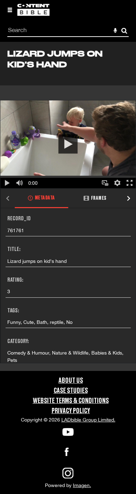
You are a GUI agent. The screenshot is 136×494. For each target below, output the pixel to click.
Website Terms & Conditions (71, 400)
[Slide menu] (10, 10)
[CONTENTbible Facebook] (66, 453)
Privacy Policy (71, 411)
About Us (71, 380)
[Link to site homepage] (33, 14)
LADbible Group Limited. (88, 420)
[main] (68, 206)
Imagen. (82, 485)
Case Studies (71, 390)
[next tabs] (129, 198)
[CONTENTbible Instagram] (68, 478)
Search (124, 31)
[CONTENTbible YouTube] (68, 432)
